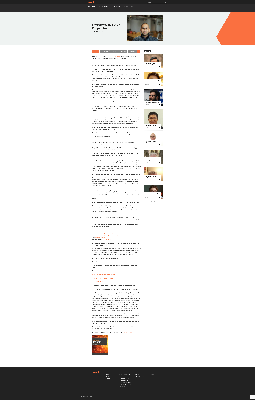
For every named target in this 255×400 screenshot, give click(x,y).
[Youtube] (173, 397)
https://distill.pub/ (100, 237)
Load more (153, 201)
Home (89, 10)
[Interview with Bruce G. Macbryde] (153, 157)
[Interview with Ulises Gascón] (153, 97)
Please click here (127, 332)
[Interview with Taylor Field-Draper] (153, 192)
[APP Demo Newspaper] (91, 2)
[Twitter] (170, 397)
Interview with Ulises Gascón (152, 102)
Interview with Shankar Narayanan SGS (151, 64)
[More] (138, 51)
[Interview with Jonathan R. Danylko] (153, 174)
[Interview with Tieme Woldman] (153, 139)
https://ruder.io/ (108, 239)
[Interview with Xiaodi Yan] (153, 119)
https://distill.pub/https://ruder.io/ (101, 282)
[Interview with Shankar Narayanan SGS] (153, 61)
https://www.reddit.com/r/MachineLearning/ (108, 234)
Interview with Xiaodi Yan (151, 125)
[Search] (165, 2)
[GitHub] (164, 397)
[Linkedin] (167, 397)
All (156, 51)
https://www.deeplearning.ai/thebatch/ (111, 235)
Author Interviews (97, 10)
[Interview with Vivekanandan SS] (153, 79)
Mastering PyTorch (115, 56)
